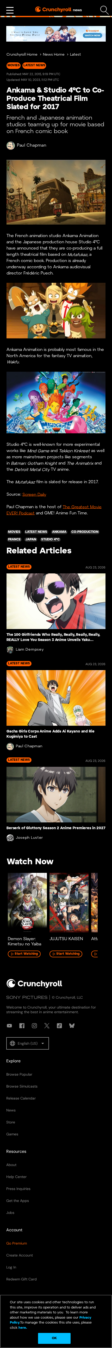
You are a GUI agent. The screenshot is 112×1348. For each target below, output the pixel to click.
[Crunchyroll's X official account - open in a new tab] (47, 1025)
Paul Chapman (31, 145)
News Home (54, 54)
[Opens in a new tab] (56, 34)
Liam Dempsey (29, 649)
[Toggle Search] (104, 10)
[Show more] (10, 10)
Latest (75, 54)
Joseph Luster (29, 838)
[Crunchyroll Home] (34, 987)
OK (54, 1338)
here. (22, 1328)
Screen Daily (34, 494)
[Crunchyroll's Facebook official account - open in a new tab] (22, 1025)
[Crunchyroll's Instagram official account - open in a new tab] (34, 1025)
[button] (27, 1043)
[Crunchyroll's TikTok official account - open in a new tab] (59, 1025)
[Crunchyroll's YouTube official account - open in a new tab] (9, 1025)
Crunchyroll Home (22, 54)
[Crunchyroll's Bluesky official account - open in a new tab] (72, 1025)
